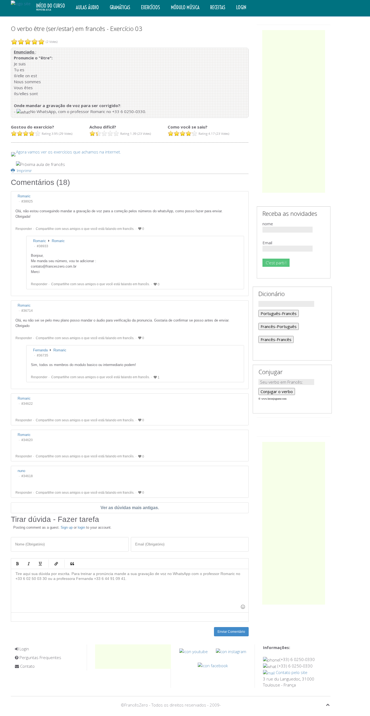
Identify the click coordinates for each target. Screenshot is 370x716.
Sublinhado (40, 564)
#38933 (42, 246)
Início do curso (50, 7)
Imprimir (24, 170)
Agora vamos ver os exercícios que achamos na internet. (68, 152)
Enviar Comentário (231, 632)
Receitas (217, 7)
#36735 (42, 355)
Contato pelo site (291, 672)
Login (241, 7)
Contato (27, 666)
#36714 (27, 311)
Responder (23, 229)
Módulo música (185, 7)
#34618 (27, 476)
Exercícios (150, 7)
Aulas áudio (87, 7)
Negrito (17, 564)
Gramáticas (120, 7)
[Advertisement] (293, 111)
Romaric (58, 241)
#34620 (27, 440)
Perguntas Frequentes (39, 657)
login (81, 527)
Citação (72, 564)
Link (56, 564)
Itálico (29, 564)
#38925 (27, 201)
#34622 (27, 404)
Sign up (67, 527)
